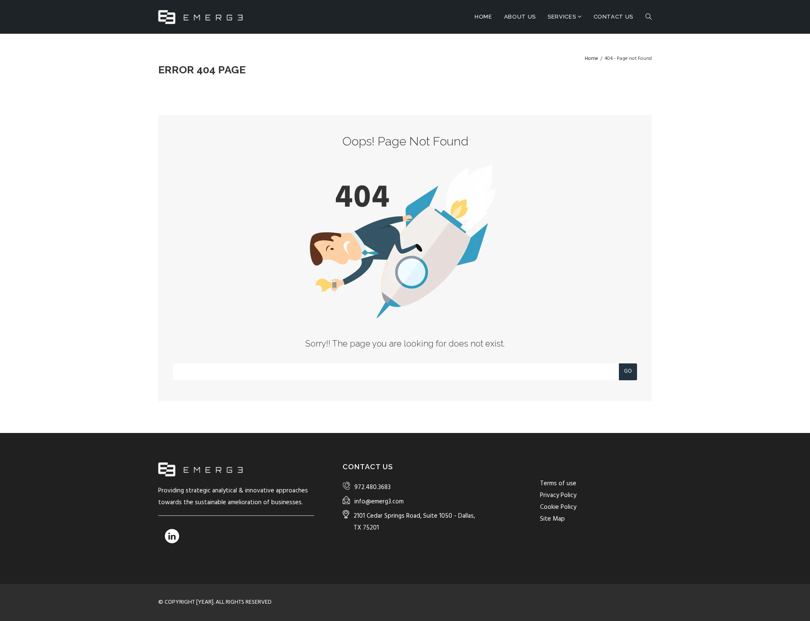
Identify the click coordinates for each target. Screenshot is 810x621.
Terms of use (558, 484)
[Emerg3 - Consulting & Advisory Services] (200, 17)
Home (483, 16)
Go (628, 371)
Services (563, 16)
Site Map (552, 519)
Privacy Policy (558, 495)
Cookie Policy (558, 507)
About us (520, 16)
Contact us (614, 16)
